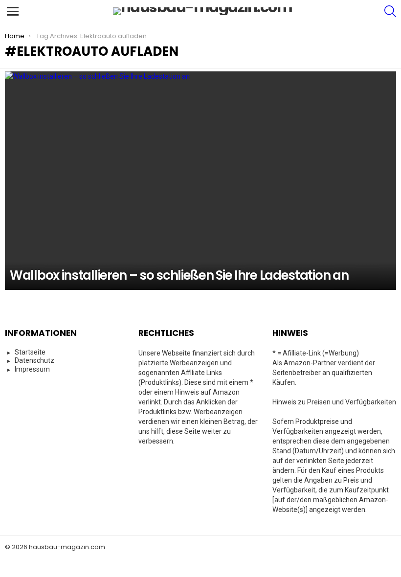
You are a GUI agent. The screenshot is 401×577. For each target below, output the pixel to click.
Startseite (30, 352)
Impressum (32, 369)
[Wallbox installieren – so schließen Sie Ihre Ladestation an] (200, 180)
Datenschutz (34, 360)
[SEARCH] (390, 11)
